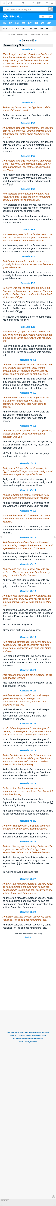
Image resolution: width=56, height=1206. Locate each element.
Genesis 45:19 (28, 637)
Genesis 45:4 (28, 156)
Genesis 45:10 (28, 360)
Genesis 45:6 (28, 229)
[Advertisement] (28, 994)
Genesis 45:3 (28, 123)
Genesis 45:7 (28, 256)
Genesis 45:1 (28, 49)
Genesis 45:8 (28, 283)
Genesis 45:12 (28, 425)
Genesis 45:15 (28, 510)
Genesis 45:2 (28, 102)
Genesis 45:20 (28, 670)
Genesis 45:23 (28, 750)
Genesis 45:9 (28, 327)
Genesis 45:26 (28, 841)
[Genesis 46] (52, 543)
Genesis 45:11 (28, 392)
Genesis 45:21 (28, 690)
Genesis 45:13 (28, 463)
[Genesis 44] (3, 543)
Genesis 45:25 (28, 821)
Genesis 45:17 (28, 564)
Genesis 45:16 (28, 537)
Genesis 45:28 (28, 912)
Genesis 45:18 (28, 591)
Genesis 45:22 (28, 723)
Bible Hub (28, 937)
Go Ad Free (4, 1200)
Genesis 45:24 (28, 783)
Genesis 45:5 (28, 189)
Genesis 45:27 (28, 879)
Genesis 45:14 (28, 490)
